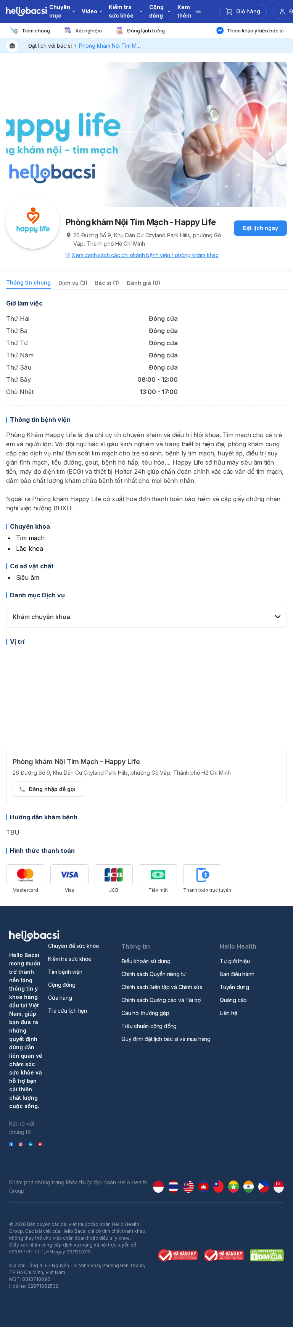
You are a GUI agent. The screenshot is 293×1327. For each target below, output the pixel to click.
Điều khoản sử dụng (145, 961)
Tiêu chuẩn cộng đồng (149, 1026)
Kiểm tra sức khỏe (70, 958)
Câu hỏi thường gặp (145, 1013)
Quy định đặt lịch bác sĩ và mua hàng (166, 1039)
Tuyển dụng (234, 987)
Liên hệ (228, 1013)
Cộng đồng (61, 984)
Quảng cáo (233, 1000)
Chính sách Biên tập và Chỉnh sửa (162, 987)
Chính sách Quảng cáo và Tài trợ (161, 1000)
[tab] (28, 284)
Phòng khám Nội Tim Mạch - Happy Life (129, 45)
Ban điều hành (237, 974)
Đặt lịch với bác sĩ (50, 45)
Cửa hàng (60, 997)
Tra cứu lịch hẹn (67, 1010)
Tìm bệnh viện (65, 971)
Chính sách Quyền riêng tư (153, 974)
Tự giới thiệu (235, 961)
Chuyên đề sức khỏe (73, 946)
